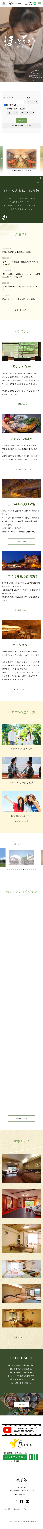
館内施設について (21, 610)
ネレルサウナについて (21, 689)
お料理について (21, 469)
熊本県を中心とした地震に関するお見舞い (19, 299)
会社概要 (7, 1509)
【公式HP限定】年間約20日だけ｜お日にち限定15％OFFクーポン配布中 (21, 275)
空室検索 (21, 120)
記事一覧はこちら (21, 310)
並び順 (22, 108)
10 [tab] (25, 869)
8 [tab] (21, 869)
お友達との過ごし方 (21, 816)
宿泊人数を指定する (20, 125)
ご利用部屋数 (12, 108)
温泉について (21, 541)
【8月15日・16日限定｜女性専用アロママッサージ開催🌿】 (21, 263)
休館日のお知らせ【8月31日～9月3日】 (17, 252)
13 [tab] (31, 869)
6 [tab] (17, 869)
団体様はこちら (21, 1118)
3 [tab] (11, 869)
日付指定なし (11, 105)
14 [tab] (33, 869)
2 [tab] (9, 869)
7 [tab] (19, 869)
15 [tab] (35, 869)
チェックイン (8, 97)
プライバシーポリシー (31, 1509)
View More (21, 1404)
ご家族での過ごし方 (21, 749)
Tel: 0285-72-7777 (21, 1494)
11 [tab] (27, 869)
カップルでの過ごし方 (21, 782)
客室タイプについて (21, 1337)
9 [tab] (23, 869)
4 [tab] (13, 869)
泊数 (28, 97)
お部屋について (21, 404)
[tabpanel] (21, 857)
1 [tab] (7, 869)
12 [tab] (29, 869)
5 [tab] (15, 869)
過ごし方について (21, 821)
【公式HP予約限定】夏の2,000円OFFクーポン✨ (20, 287)
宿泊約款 (17, 1509)
